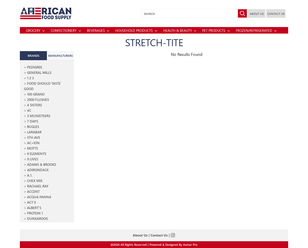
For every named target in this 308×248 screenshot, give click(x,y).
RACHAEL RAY (37, 186)
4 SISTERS (34, 105)
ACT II (31, 202)
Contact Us (159, 235)
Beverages (96, 30)
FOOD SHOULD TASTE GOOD (42, 86)
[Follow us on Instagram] (173, 235)
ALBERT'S (34, 207)
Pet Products (214, 30)
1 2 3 (30, 78)
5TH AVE (33, 137)
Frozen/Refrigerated (254, 30)
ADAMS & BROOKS (41, 164)
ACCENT (33, 191)
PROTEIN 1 (35, 213)
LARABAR (34, 132)
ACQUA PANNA (39, 197)
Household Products (134, 30)
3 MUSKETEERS (38, 116)
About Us (140, 235)
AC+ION (33, 143)
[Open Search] (242, 13)
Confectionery (64, 30)
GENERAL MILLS (39, 72)
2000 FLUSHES (38, 99)
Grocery (33, 30)
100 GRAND (36, 94)
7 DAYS (32, 121)
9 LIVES (32, 159)
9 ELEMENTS (36, 153)
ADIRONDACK (38, 170)
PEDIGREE (34, 67)
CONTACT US (276, 14)
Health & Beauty (178, 30)
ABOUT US (257, 14)
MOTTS (32, 148)
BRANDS (33, 55)
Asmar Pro (190, 244)
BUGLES (33, 126)
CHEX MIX (34, 180)
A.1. (29, 175)
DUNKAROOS (37, 218)
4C (29, 110)
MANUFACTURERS (60, 55)
